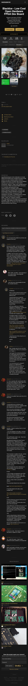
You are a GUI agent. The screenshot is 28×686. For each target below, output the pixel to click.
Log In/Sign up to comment (8, 233)
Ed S (9, 270)
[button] (25, 2)
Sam (7, 235)
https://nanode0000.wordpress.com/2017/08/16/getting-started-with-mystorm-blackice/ (17, 333)
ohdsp (4, 626)
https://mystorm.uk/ (14, 524)
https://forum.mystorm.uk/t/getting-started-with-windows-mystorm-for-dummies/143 (16, 326)
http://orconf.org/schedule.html (15, 486)
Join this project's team (6, 106)
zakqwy (8, 545)
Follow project (9, 29)
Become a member (5, 655)
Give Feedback (21, 677)
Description (5, 42)
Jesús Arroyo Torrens (8, 583)
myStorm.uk (9, 469)
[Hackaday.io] (6, 2)
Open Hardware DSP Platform (8, 625)
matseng (9, 280)
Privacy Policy (14, 679)
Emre (4, 647)
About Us (5, 677)
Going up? (14, 674)
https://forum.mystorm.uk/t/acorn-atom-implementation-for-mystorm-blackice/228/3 (16, 264)
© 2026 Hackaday (14, 682)
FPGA (8, 143)
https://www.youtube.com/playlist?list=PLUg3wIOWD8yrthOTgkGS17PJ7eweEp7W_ (16, 494)
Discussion (19, 44)
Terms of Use (7, 679)
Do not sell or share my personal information (14, 680)
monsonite (15, 26)
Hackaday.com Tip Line (9, 157)
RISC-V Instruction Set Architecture (9, 603)
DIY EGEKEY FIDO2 (6, 646)
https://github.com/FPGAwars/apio (18, 312)
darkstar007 (9, 379)
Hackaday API (21, 679)
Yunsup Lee (6, 605)
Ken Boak (8, 537)
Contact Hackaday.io (13, 677)
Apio (2, 582)
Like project (19, 29)
